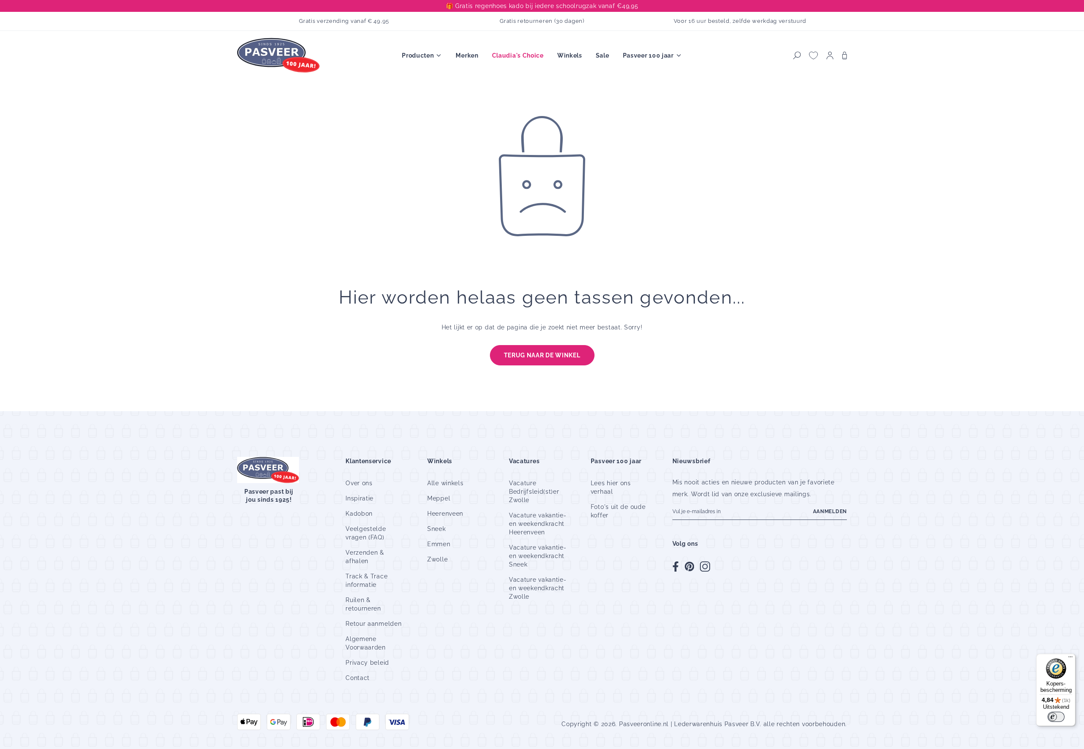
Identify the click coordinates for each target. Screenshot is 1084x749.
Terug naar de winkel (542, 355)
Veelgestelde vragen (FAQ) (366, 533)
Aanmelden (830, 511)
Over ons (359, 483)
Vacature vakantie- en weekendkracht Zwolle (538, 588)
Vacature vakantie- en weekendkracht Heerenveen (538, 524)
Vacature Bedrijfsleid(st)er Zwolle (534, 491)
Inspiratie (359, 498)
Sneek (436, 528)
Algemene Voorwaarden (366, 643)
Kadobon (359, 513)
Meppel (438, 498)
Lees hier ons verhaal (611, 487)
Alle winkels (445, 483)
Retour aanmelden (373, 623)
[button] (797, 55)
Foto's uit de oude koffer (618, 511)
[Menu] (1070, 659)
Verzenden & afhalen (365, 556)
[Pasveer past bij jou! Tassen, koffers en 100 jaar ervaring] (279, 56)
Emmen (439, 544)
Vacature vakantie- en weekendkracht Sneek (538, 556)
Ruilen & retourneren (363, 604)
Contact (358, 677)
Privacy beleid (367, 662)
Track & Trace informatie (366, 580)
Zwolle (437, 559)
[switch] (1056, 717)
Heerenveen (445, 513)
